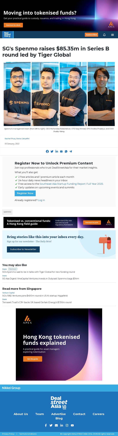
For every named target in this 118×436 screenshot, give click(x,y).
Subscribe (91, 34)
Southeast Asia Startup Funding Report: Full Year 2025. (71, 184)
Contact (79, 414)
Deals (4, 269)
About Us (21, 414)
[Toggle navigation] (112, 35)
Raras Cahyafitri (22, 139)
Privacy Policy (8, 434)
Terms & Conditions (27, 434)
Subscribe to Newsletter (23, 249)
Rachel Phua (10, 139)
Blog (59, 418)
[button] (104, 35)
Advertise (58, 414)
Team (39, 414)
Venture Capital (8, 293)
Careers (98, 414)
